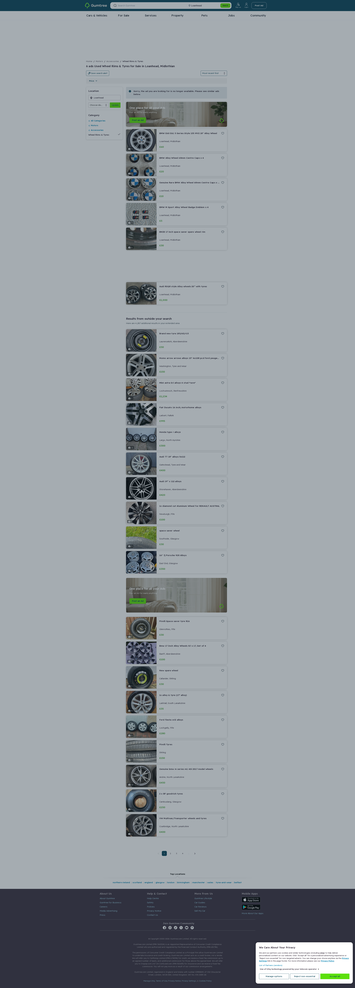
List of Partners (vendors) (270, 965)
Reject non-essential (304, 976)
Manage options (274, 976)
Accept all (335, 976)
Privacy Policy (327, 961)
